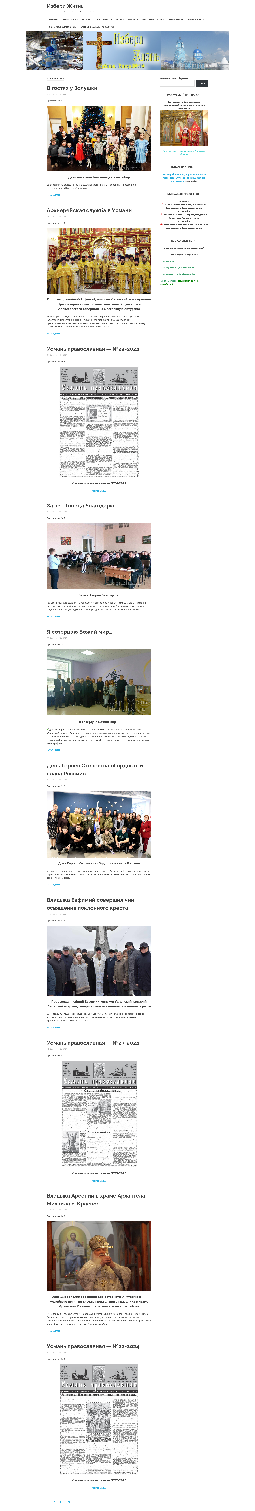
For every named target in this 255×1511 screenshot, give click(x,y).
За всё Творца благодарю (80, 505)
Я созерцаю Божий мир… (79, 632)
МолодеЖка (194, 19)
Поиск (202, 83)
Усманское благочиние (62, 27)
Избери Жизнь (65, 6)
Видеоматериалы (152, 19)
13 (69, 1501)
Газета (131, 19)
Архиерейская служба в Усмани (89, 210)
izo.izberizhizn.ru (187, 280)
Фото (119, 19)
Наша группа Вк (169, 261)
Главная (53, 19)
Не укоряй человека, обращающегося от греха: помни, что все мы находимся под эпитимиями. (184, 177)
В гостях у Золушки (72, 88)
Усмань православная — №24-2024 (93, 349)
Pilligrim (63, 94)
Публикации (175, 19)
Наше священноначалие (77, 19)
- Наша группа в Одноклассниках (177, 267)
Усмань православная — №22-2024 (93, 1346)
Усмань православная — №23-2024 (93, 1043)
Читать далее (53, 195)
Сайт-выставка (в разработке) (97, 27)
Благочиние (103, 19)
